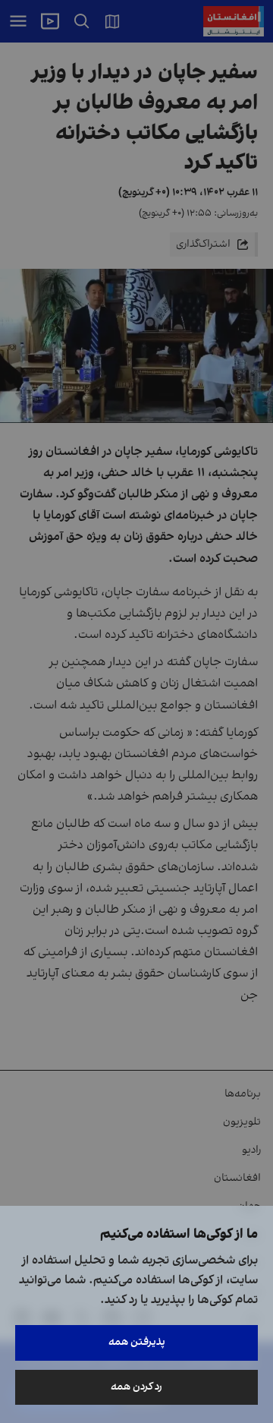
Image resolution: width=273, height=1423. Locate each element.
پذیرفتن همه (136, 1342)
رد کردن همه (136, 1387)
